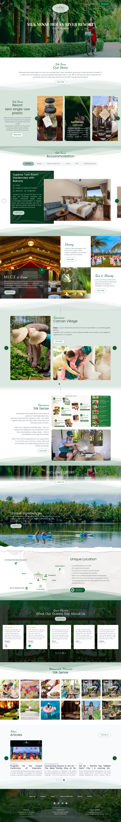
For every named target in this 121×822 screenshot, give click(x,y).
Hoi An (12, 764)
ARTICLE (80, 796)
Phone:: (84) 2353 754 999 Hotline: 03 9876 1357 (60, 813)
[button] (58, 54)
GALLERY (89, 796)
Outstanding (48, 764)
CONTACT (43, 796)
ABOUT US (32, 796)
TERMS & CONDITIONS (66, 796)
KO (90, 4)
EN (93, 4)
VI (96, 4)
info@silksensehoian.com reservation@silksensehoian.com (94, 813)
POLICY (53, 796)
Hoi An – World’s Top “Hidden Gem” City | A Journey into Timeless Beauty (26, 768)
